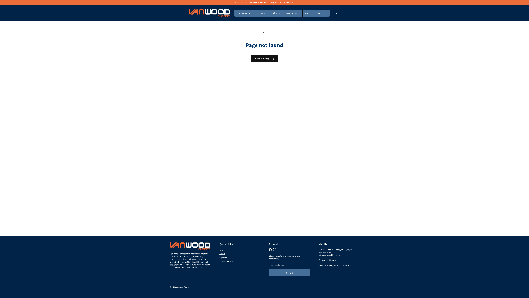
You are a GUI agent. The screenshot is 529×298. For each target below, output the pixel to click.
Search (222, 250)
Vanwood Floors (182, 287)
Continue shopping (264, 58)
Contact (223, 257)
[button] (336, 13)
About (222, 253)
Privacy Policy (226, 261)
